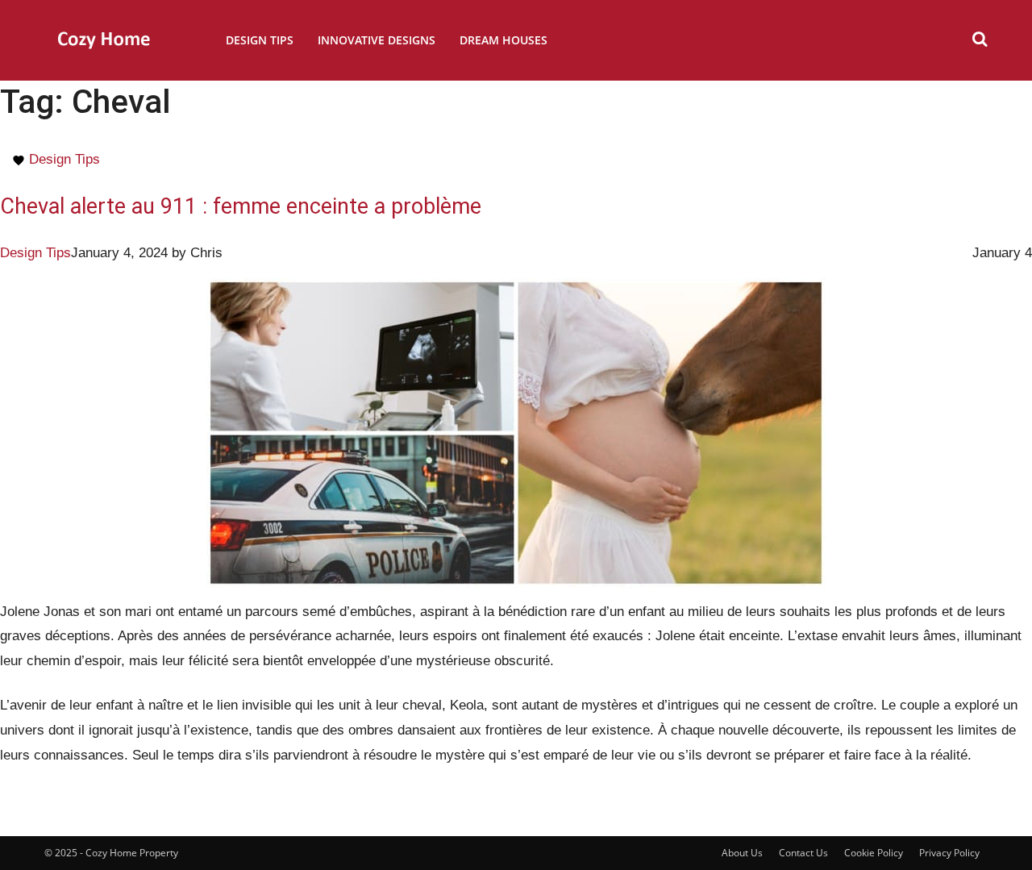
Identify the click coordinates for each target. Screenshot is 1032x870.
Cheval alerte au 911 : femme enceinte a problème (240, 206)
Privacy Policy (949, 853)
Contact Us (803, 853)
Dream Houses (503, 40)
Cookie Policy (873, 853)
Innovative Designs (376, 40)
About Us (742, 853)
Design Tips (259, 40)
